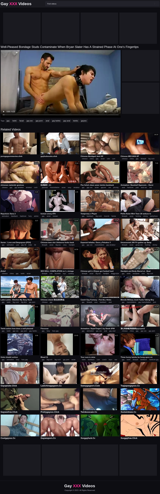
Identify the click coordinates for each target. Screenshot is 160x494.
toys (64, 273)
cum (113, 159)
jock (154, 302)
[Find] (157, 4)
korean (55, 216)
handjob (71, 245)
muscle (106, 216)
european (136, 273)
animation (5, 216)
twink (14, 121)
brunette (58, 273)
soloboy (71, 273)
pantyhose (154, 216)
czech (104, 360)
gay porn (39, 121)
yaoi (137, 187)
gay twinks (56, 121)
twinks (75, 121)
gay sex (30, 121)
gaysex (84, 121)
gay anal (66, 121)
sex (109, 187)
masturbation (54, 187)
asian (103, 159)
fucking (138, 216)
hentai (114, 216)
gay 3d (23, 245)
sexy (69, 187)
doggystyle (115, 273)
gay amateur (19, 187)
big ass (58, 245)
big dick (24, 302)
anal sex (144, 187)
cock (36, 187)
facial (22, 121)
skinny (145, 216)
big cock (151, 159)
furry (30, 216)
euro (143, 273)
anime (36, 216)
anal (47, 121)
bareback (14, 216)
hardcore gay (154, 360)
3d (35, 245)
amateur (29, 187)
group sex (139, 245)
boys (110, 360)
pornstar (45, 187)
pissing (115, 187)
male (30, 245)
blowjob (143, 159)
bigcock (49, 360)
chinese (85, 159)
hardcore (130, 187)
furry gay (55, 331)
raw (115, 360)
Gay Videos (16, 4)
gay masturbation (144, 302)
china (92, 159)
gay (8, 121)
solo (108, 159)
